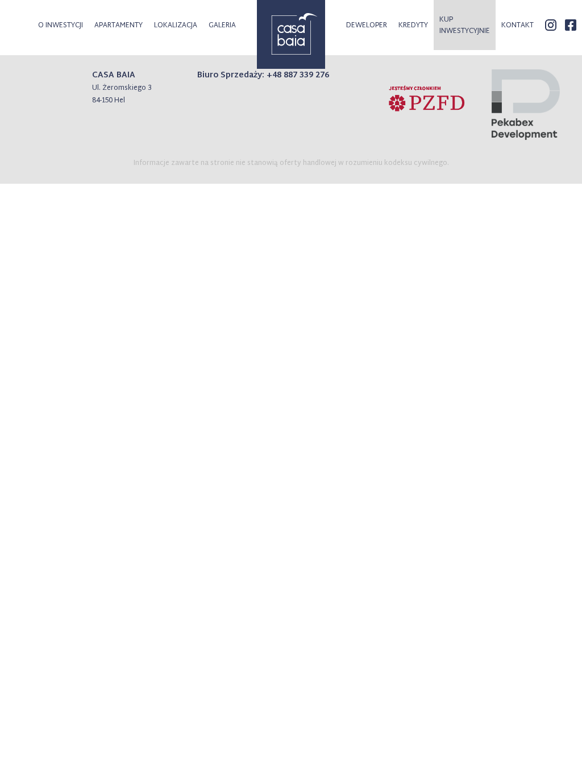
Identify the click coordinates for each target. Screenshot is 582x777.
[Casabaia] (291, 34)
